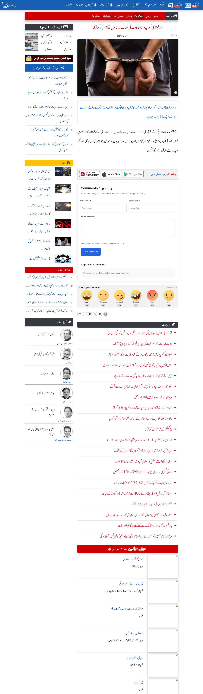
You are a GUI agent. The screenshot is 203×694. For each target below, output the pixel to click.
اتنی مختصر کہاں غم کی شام (44, 354)
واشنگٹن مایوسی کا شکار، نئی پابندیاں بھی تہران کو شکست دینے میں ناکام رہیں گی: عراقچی (46, 277)
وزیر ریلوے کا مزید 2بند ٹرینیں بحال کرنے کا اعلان (48, 106)
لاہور (156, 16)
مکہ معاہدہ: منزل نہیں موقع (131, 584)
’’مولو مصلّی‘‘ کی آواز (46, 335)
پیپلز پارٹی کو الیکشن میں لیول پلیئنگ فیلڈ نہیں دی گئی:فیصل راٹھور (48, 132)
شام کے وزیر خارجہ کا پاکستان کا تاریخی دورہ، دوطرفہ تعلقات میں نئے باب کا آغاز (48, 286)
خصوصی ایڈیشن (149, 5)
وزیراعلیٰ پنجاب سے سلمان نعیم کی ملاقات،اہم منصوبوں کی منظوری (46, 118)
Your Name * (85, 201)
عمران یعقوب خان (64, 421)
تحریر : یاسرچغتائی (137, 566)
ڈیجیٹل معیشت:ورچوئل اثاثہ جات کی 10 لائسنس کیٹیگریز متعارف (48, 81)
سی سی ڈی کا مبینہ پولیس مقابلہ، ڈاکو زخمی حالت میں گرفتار (39, 179)
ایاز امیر (68, 362)
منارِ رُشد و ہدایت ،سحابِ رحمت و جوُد (127, 608)
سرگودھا (96, 16)
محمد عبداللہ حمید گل (62, 440)
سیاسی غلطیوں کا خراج (46, 393)
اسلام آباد (138, 16)
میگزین (162, 5)
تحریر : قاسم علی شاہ (136, 665)
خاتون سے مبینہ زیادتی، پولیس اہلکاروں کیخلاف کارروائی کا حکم (39, 231)
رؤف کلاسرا (67, 382)
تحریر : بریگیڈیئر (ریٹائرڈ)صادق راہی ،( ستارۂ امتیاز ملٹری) (123, 591)
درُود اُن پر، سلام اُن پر (133, 633)
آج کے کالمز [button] (105, 5)
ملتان (129, 16)
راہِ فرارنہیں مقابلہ (134, 658)
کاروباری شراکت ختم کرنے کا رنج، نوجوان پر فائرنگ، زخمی (39, 213)
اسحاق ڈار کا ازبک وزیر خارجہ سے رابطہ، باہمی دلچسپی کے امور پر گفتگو (47, 303)
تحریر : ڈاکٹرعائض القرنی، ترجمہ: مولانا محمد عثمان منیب (125, 640)
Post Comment (91, 252)
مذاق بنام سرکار (48, 373)
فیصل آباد (119, 16)
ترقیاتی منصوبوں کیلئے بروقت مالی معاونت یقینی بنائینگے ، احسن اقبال (47, 147)
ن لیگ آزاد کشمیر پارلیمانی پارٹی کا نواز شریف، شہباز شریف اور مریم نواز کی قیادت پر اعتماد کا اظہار (48, 311)
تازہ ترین (79, 5)
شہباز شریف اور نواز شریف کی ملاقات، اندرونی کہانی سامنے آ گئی (47, 294)
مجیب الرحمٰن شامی (64, 343)
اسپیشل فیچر (136, 5)
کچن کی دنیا (138, 682)
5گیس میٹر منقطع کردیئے (39, 258)
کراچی (148, 16)
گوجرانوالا (107, 16)
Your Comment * (88, 217)
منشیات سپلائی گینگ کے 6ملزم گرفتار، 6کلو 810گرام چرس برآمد (39, 196)
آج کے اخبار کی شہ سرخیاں (46, 68)
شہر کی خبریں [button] (121, 5)
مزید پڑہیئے (166, 324)
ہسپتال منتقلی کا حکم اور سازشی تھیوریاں (43, 413)
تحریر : (141, 615)
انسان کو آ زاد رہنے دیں (133, 559)
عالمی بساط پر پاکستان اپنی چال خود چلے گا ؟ (41, 432)
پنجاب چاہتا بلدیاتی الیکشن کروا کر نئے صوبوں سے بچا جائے (48, 95)
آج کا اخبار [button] (89, 5)
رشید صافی (67, 401)
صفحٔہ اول (69, 5)
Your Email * (134, 201)
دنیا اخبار (170, 16)
